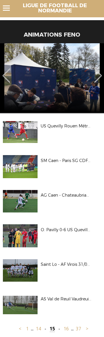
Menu (9, 8)
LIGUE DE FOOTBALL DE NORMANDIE (55, 8)
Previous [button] (6, 71)
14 (38, 329)
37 (78, 329)
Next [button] (98, 71)
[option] (52, 77)
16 (66, 329)
